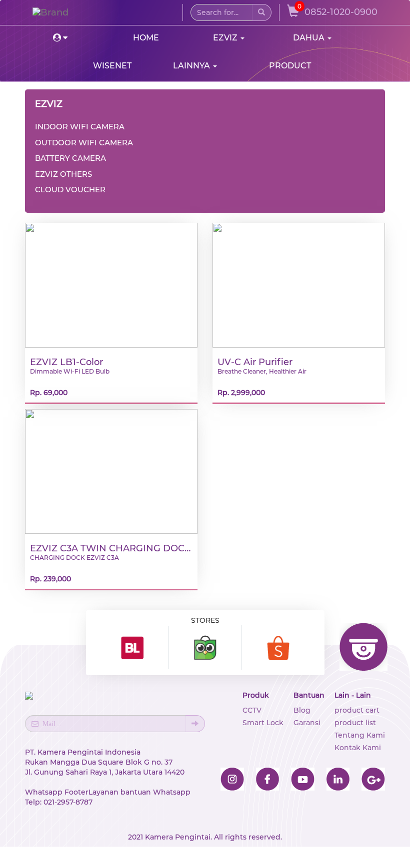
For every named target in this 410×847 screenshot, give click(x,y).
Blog (302, 710)
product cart (357, 710)
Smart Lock (263, 722)
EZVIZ (226, 37)
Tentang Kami (359, 735)
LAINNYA (192, 65)
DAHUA (309, 37)
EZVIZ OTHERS (63, 174)
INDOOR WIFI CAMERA (79, 126)
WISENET (112, 65)
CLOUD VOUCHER (70, 189)
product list (355, 722)
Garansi (307, 722)
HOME (146, 37)
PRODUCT (290, 65)
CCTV (252, 710)
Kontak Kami (357, 747)
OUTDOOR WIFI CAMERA (84, 142)
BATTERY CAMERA (70, 158)
